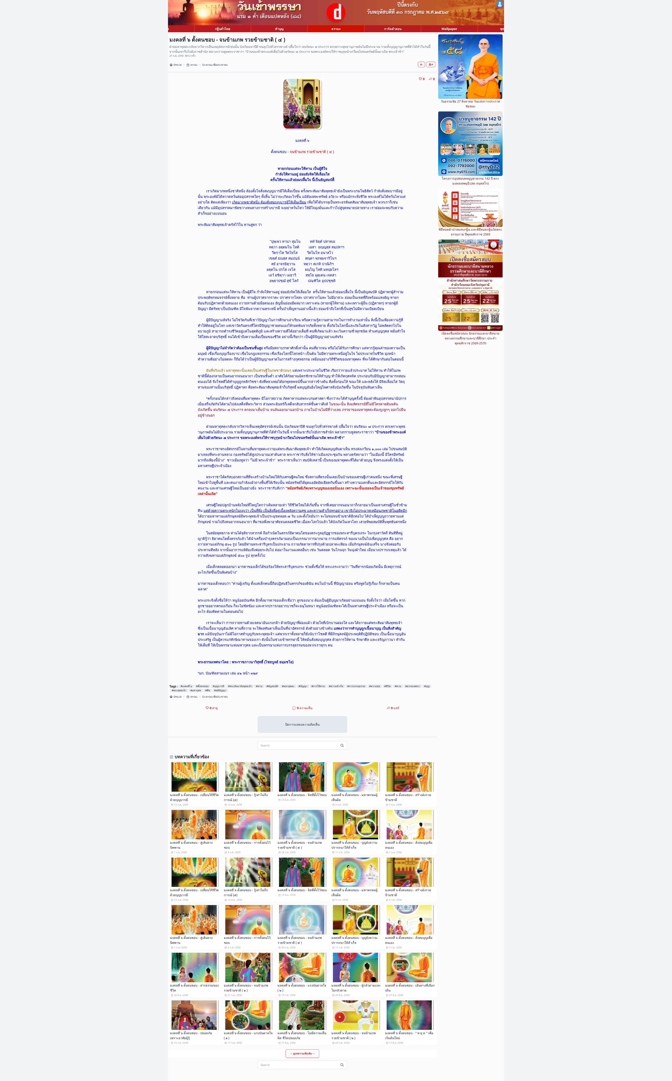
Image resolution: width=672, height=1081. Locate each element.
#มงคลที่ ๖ (186, 686)
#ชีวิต (387, 686)
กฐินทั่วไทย (222, 29)
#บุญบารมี (218, 686)
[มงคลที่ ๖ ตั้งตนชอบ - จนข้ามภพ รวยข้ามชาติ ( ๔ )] (302, 105)
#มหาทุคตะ (288, 686)
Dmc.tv (178, 64)
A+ (431, 64)
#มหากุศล (195, 690)
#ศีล (207, 690)
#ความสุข (374, 686)
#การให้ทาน (318, 686)
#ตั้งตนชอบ (202, 686)
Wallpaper (449, 29)
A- (421, 64)
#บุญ (426, 686)
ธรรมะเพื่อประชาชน (216, 64)
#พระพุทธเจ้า (179, 690)
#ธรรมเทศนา (412, 686)
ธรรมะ (336, 29)
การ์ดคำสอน (392, 29)
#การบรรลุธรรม (356, 686)
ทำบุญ (279, 29)
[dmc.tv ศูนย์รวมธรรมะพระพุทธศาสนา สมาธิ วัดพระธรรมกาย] (336, 12)
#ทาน (259, 686)
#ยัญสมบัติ (272, 686)
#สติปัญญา (220, 690)
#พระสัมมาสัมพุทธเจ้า (240, 686)
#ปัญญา (303, 686)
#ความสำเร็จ (336, 686)
